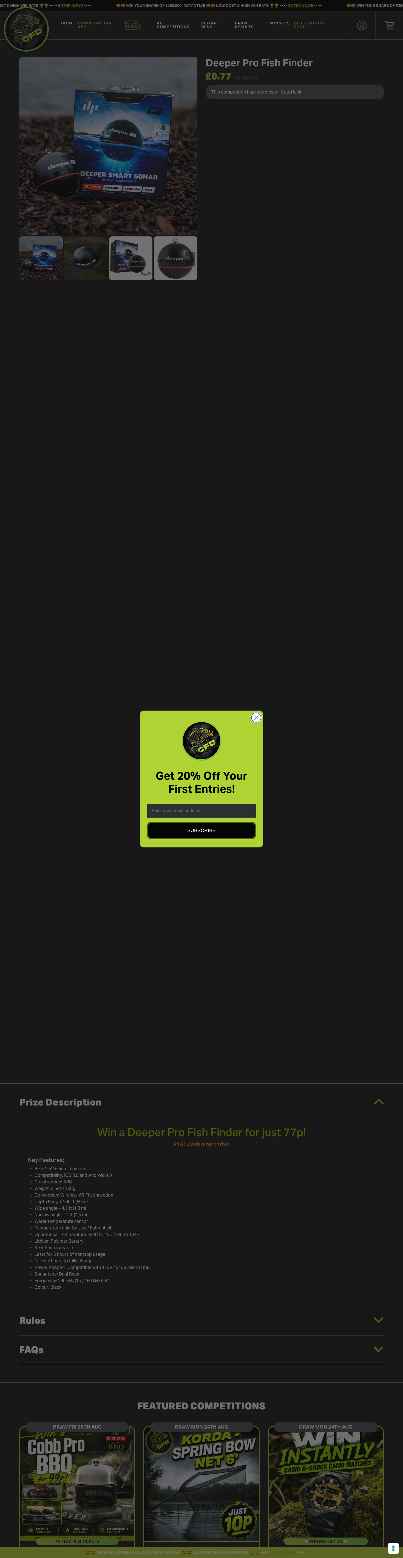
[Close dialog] (256, 717)
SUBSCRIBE (201, 830)
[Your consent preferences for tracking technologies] (393, 1548)
